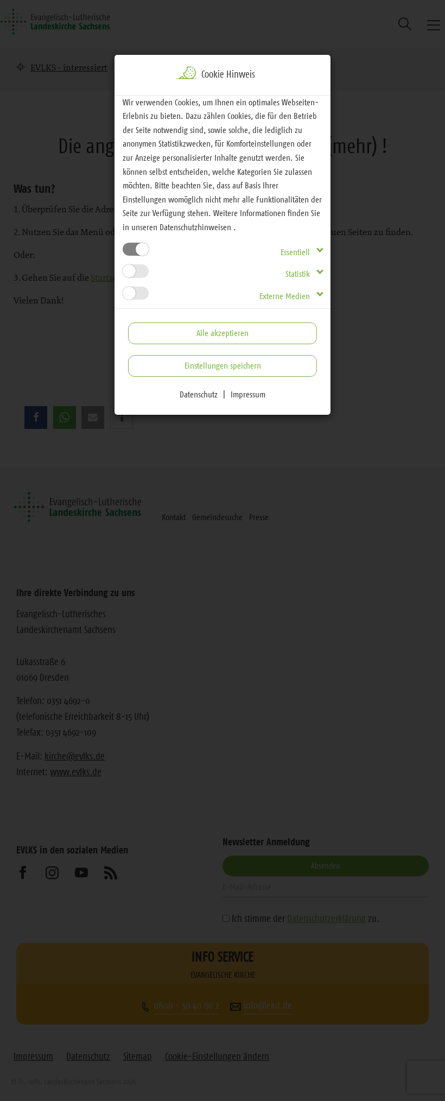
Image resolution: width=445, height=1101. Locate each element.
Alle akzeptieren (222, 332)
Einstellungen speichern (223, 365)
